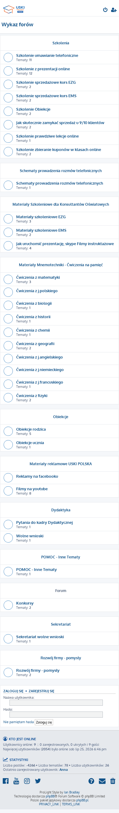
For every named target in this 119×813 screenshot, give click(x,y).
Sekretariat (61, 624)
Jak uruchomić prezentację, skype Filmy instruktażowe (65, 243)
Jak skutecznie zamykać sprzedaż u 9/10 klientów (60, 122)
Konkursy (25, 602)
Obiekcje (60, 416)
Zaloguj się (13, 691)
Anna (64, 769)
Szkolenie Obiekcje (33, 109)
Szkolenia (60, 43)
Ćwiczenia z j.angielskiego (39, 356)
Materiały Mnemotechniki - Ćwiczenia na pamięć (61, 265)
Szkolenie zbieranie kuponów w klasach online (58, 149)
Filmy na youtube (32, 488)
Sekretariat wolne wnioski (40, 636)
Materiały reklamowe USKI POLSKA (61, 464)
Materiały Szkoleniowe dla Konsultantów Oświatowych (61, 204)
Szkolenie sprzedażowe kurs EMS (46, 95)
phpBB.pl (82, 800)
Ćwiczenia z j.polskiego (37, 290)
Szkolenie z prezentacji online (43, 68)
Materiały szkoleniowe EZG (41, 216)
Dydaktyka (60, 510)
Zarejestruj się (41, 691)
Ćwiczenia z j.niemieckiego (40, 369)
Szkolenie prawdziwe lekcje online (47, 135)
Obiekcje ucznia (30, 442)
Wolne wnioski (29, 535)
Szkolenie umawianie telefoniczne (47, 55)
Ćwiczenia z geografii (35, 343)
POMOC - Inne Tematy (60, 557)
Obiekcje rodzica (31, 429)
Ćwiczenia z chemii (33, 330)
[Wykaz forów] (14, 8)
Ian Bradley (72, 792)
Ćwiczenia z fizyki (31, 395)
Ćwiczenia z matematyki (38, 277)
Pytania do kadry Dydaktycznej (44, 522)
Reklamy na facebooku (37, 476)
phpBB (50, 796)
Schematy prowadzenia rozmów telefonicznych (61, 170)
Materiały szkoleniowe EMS (41, 230)
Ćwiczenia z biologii (34, 303)
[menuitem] (106, 10)
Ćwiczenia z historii (33, 316)
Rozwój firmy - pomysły (61, 658)
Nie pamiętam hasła (18, 722)
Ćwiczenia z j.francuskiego (39, 381)
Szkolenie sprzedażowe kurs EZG (46, 82)
